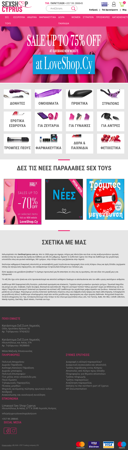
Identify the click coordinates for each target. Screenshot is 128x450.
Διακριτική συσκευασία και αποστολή (86, 364)
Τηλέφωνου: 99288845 (18, 345)
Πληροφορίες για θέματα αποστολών (86, 373)
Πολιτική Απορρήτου (13, 361)
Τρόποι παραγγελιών (77, 379)
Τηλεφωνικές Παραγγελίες (16, 382)
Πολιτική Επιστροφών (13, 373)
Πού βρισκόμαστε (110, 10)
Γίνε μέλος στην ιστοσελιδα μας (19, 376)
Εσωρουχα (19, 17)
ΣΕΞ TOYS (8, 20)
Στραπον (88, 17)
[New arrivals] (64, 199)
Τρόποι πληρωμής (76, 376)
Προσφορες (103, 17)
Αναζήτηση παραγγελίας (79, 382)
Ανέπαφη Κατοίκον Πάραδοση (18, 367)
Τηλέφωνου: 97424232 (18, 331)
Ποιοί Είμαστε (9, 379)
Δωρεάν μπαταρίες (12, 370)
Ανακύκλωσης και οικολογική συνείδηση (23, 394)
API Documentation (76, 388)
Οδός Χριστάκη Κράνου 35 (16, 328)
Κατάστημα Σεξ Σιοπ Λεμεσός (21, 325)
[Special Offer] (22, 202)
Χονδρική (93, 10)
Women (76, 17)
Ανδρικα (32, 17)
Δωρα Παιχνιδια (63, 20)
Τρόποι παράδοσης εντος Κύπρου (84, 367)
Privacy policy (7, 445)
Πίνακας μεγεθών (11, 385)
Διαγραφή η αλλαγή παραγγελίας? (84, 361)
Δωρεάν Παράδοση (12, 364)
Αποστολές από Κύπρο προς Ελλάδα (85, 370)
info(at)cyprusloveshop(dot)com (19, 413)
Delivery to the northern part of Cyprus (87, 385)
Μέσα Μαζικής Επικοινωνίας (17, 350)
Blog (124, 10)
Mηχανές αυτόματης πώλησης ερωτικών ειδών (27, 388)
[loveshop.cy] (64, 82)
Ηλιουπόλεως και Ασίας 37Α (17, 342)
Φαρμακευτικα (47, 17)
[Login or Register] (113, 4)
